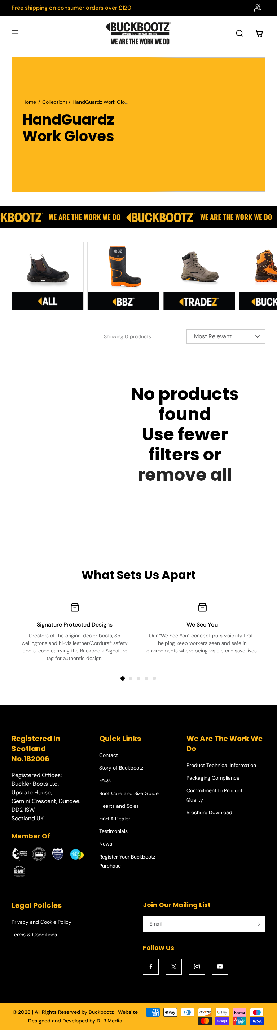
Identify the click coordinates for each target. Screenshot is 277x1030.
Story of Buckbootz (121, 767)
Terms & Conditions (34, 934)
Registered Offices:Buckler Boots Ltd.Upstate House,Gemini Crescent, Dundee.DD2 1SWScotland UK (46, 796)
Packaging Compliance (212, 778)
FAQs (105, 780)
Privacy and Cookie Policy (41, 922)
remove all (185, 475)
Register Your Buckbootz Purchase (127, 861)
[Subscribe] (257, 924)
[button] (15, 33)
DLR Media (109, 1020)
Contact (108, 755)
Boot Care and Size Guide (129, 793)
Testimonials (113, 831)
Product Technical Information (221, 765)
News (105, 844)
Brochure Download (209, 812)
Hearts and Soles (119, 806)
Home (29, 102)
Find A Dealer (114, 818)
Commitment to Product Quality (214, 795)
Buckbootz (101, 1012)
